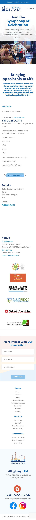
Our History (18, 420)
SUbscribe (18, 377)
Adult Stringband (18, 440)
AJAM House (7, 241)
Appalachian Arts (18, 437)
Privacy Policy (18, 429)
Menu (31, 9)
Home (18, 392)
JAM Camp (18, 443)
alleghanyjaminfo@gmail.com (20, 499)
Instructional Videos (18, 403)
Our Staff (18, 423)
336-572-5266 (18, 495)
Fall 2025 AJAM (8, 205)
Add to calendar (15, 175)
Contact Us (18, 406)
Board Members (18, 426)
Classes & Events (18, 400)
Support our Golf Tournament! (18, 2)
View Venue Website (10, 255)
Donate (18, 409)
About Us (18, 395)
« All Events (6, 106)
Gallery (18, 397)
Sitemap (18, 411)
